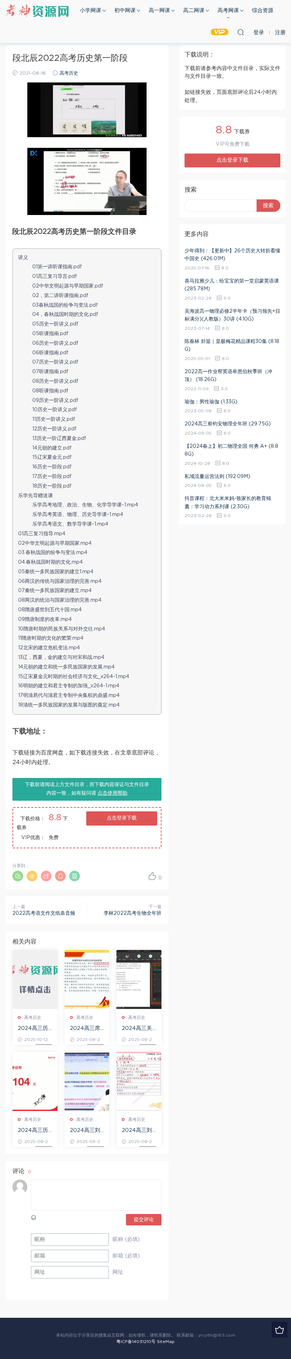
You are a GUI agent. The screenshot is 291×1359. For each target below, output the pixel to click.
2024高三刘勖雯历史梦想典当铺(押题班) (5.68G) (86, 1131)
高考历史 (69, 73)
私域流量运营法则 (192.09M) (217, 476)
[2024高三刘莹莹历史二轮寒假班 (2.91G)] (138, 1081)
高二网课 (193, 10)
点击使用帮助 (112, 793)
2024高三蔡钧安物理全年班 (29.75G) (228, 423)
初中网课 (125, 10)
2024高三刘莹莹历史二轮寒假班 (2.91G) (138, 1131)
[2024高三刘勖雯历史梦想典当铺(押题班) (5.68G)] (87, 1081)
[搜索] (240, 32)
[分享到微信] (17, 876)
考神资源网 (37, 10)
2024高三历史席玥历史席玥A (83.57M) (34, 1029)
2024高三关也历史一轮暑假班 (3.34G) (138, 1029)
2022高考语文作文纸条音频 (43, 913)
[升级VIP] (279, 1330)
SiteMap (166, 1341)
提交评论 (144, 1219)
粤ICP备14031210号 (135, 1341)
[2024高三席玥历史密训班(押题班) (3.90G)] (87, 979)
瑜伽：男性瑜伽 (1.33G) (211, 401)
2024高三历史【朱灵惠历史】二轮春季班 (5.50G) (34, 1131)
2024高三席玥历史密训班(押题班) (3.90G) (86, 1029)
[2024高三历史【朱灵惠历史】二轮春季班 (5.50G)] (34, 1081)
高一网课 (159, 10)
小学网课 (90, 10)
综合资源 (262, 10)
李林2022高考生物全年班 (132, 913)
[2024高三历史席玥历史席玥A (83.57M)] (34, 979)
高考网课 (228, 10)
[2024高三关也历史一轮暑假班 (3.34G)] (138, 979)
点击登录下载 (122, 818)
